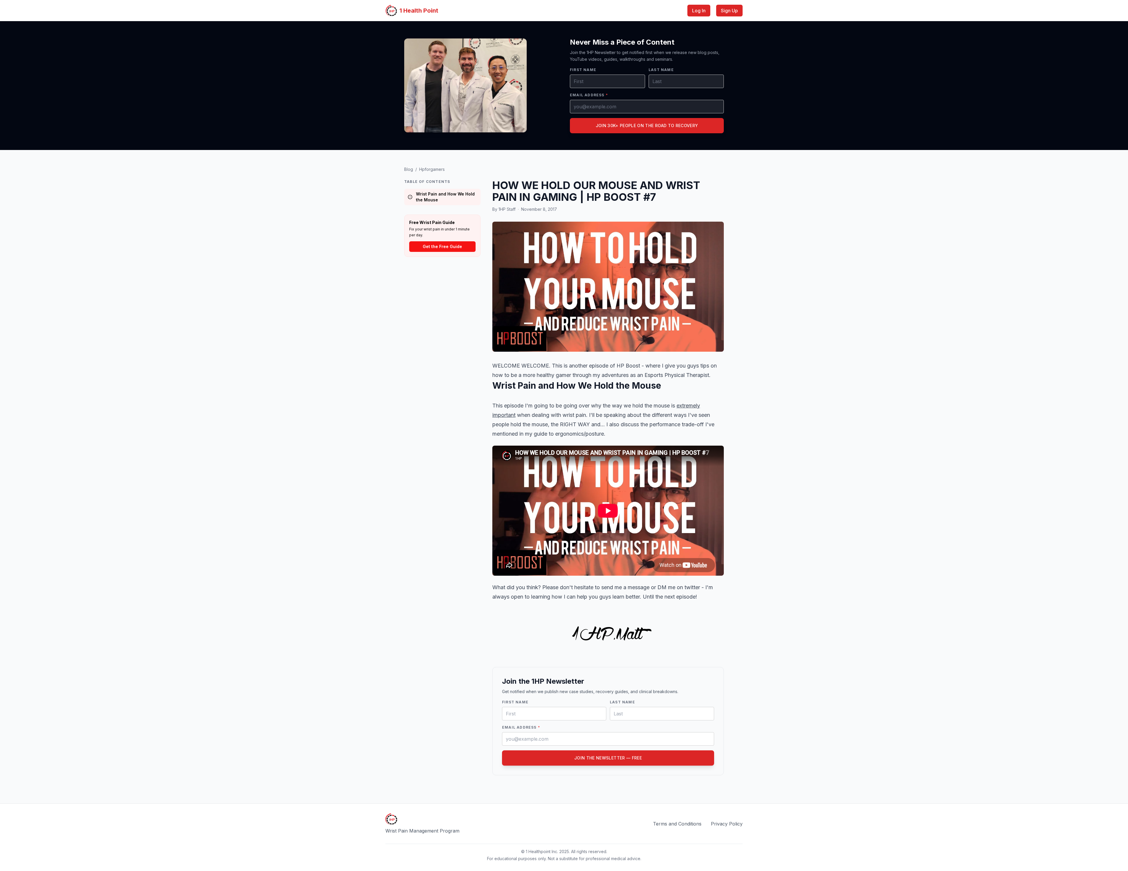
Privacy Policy (727, 824)
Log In (699, 11)
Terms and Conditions (677, 824)
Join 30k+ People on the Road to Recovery (647, 125)
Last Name (661, 70)
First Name (583, 70)
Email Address (589, 95)
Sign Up (729, 11)
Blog (408, 169)
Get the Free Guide (442, 246)
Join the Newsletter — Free (608, 757)
